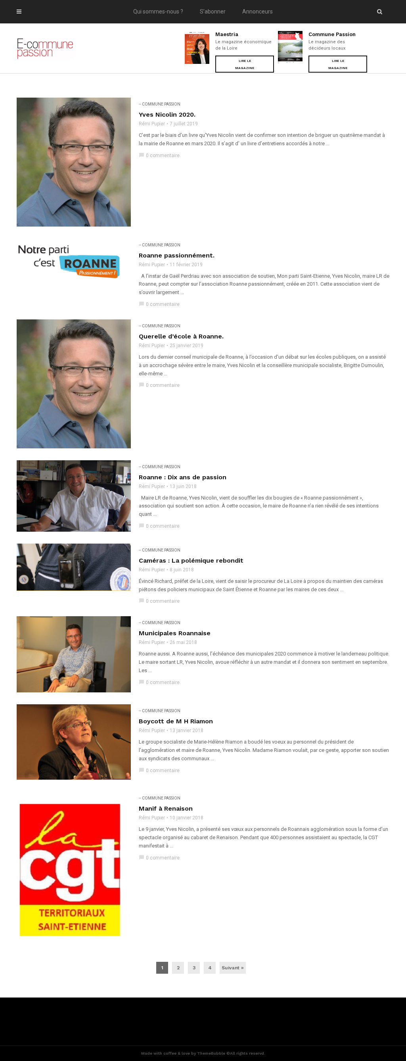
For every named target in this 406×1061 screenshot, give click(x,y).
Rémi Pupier (152, 124)
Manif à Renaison (166, 808)
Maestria (226, 34)
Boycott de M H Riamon (176, 721)
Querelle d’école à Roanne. (181, 336)
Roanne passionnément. (176, 255)
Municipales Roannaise (175, 633)
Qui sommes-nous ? (158, 11)
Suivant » (233, 968)
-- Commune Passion (159, 104)
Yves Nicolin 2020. (167, 114)
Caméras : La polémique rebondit (191, 560)
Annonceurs (257, 11)
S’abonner (213, 11)
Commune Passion (332, 34)
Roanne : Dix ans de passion (182, 477)
